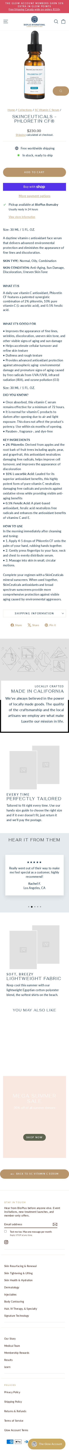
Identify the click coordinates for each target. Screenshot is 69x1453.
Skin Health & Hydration (18, 1280)
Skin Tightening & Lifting (18, 1273)
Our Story (10, 1338)
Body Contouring (14, 1301)
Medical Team (12, 1345)
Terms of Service (13, 1420)
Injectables (10, 1294)
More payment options (34, 196)
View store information (22, 217)
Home (11, 109)
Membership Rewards (16, 1352)
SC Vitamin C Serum (47, 109)
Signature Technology (16, 1315)
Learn (7, 1366)
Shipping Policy (13, 1401)
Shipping (21, 134)
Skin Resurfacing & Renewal (20, 1266)
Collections (25, 109)
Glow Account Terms (16, 1430)
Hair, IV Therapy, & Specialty (20, 1308)
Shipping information (34, 613)
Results (8, 1359)
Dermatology (11, 1287)
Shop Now (34, 1137)
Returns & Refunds (15, 1411)
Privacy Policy (12, 1392)
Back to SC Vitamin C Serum (37, 1173)
